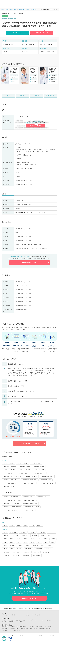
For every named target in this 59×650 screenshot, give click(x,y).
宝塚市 (18, 542)
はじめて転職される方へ (16, 620)
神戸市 (5, 532)
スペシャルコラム (48, 626)
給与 (8, 95)
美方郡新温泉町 (36, 555)
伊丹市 (32, 538)
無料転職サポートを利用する (29, 262)
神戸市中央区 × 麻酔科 (39, 466)
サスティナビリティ (33, 635)
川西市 (38, 542)
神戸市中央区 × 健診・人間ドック (11, 479)
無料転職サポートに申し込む (29, 598)
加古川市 (53, 538)
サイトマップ (42, 608)
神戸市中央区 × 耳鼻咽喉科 (10, 466)
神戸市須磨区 (51, 532)
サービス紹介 (5, 620)
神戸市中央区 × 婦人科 (39, 469)
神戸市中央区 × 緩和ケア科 (39, 473)
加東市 (11, 548)
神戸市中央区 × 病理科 (46, 479)
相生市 (38, 538)
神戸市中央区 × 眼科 (36, 463)
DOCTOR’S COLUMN (15, 626)
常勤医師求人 (21, 9)
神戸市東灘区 (13, 532)
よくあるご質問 (19, 621)
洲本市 (18, 538)
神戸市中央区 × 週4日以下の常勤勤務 (12, 500)
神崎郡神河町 (36, 552)
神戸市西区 (34, 535)
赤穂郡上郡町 (7, 555)
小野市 (45, 542)
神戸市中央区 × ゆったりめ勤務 (32, 506)
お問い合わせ (34, 608)
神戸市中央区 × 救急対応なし (31, 500)
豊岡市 (45, 538)
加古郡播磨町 (7, 552)
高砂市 (32, 542)
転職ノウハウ (5, 626)
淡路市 (49, 545)
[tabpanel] (10, 75)
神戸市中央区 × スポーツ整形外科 (27, 483)
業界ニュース (5, 628)
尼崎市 (49, 535)
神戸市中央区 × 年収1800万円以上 (11, 496)
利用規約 (13, 608)
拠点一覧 (4, 621)
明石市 (5, 538)
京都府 (11, 525)
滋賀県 (5, 525)
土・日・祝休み (12, 18)
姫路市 (42, 535)
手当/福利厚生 (49, 95)
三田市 (52, 542)
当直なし (4, 18)
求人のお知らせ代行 (35, 628)
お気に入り (18, 33)
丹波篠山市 (12, 545)
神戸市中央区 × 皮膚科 (25, 466)
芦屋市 (25, 538)
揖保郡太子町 (46, 552)
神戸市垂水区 (7, 535)
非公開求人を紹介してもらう (29, 443)
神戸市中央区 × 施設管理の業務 (30, 503)
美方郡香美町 (26, 555)
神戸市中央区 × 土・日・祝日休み (11, 503)
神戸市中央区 (34, 9)
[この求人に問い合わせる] (35, 124)
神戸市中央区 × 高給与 (28, 496)
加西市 (5, 545)
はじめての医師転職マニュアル (30, 620)
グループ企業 (44, 635)
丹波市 (27, 545)
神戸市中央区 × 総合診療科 (31, 476)
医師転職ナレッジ (26, 626)
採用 (40, 635)
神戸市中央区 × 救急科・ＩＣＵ (30, 479)
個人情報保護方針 (52, 635)
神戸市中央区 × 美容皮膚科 (47, 476)
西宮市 (11, 538)
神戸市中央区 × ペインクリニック (46, 483)
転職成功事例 (11, 621)
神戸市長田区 (42, 532)
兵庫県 (27, 9)
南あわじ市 (35, 545)
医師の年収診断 (24, 628)
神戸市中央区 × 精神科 (9, 463)
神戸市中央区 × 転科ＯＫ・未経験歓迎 (12, 506)
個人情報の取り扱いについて (23, 608)
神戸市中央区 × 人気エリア (28, 510)
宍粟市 (5, 548)
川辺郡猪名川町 (28, 548)
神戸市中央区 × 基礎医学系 (10, 483)
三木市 (25, 542)
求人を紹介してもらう (42, 33)
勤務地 (37, 95)
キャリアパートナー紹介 (46, 620)
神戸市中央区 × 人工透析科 (23, 473)
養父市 (20, 545)
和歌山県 (39, 525)
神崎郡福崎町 (26, 552)
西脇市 (11, 542)
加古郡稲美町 (48, 548)
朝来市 (42, 545)
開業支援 (49, 608)
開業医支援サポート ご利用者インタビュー (12, 630)
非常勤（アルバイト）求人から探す (20, 614)
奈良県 (32, 525)
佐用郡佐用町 (16, 555)
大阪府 (18, 525)
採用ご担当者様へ (5, 608)
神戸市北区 (15, 535)
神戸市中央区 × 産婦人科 (24, 469)
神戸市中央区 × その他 (9, 486)
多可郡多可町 (39, 548)
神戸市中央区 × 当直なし (42, 496)
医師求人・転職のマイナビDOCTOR (8, 9)
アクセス (26, 635)
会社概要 (21, 635)
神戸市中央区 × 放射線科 (9, 469)
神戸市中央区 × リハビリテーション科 (12, 476)
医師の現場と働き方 (37, 626)
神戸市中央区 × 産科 (8, 473)
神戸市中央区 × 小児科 (23, 463)
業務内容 (23, 95)
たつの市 (19, 548)
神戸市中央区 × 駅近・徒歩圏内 (11, 510)
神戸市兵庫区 (32, 532)
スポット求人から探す (36, 614)
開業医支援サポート (14, 628)
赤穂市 (5, 542)
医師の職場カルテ (45, 628)
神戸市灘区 (22, 532)
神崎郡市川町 (16, 552)
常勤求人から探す (6, 614)
